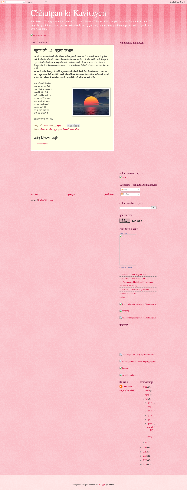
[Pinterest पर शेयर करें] (78, 125)
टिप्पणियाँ (126, 194)
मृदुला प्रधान (58, 129)
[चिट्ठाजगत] (124, 311)
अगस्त (147, 390)
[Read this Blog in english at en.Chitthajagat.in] (138, 304)
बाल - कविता (48, 129)
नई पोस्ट (34, 194)
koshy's (122, 297)
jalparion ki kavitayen (128, 293)
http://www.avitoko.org (128, 285)
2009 (145, 456)
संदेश (125, 189)
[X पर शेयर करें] (73, 125)
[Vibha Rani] (128, 264)
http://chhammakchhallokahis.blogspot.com (136, 282)
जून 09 (150, 423)
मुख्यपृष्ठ (71, 194)
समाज (72, 129)
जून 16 (150, 415)
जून (146, 399)
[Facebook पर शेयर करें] (75, 125)
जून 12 (150, 419)
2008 (145, 460)
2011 (145, 447)
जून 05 (150, 437)
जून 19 (150, 411)
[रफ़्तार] (123, 177)
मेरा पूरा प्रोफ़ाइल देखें (127, 390)
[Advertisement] (72, 172)
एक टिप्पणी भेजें (43, 143)
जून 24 (150, 407)
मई (146, 442)
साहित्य (76, 129)
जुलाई (147, 395)
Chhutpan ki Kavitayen (68, 12)
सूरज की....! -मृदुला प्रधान (151, 429)
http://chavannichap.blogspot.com (132, 278)
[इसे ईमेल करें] (68, 125)
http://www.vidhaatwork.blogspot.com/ (134, 289)
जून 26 (150, 402)
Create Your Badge (126, 267)
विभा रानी (66, 129)
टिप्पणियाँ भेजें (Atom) (45, 200)
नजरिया (41, 129)
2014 (145, 387)
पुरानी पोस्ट (109, 194)
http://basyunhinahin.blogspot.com (133, 274)
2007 (145, 464)
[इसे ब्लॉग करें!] (70, 125)
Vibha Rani (123, 233)
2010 (145, 451)
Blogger (102, 484)
